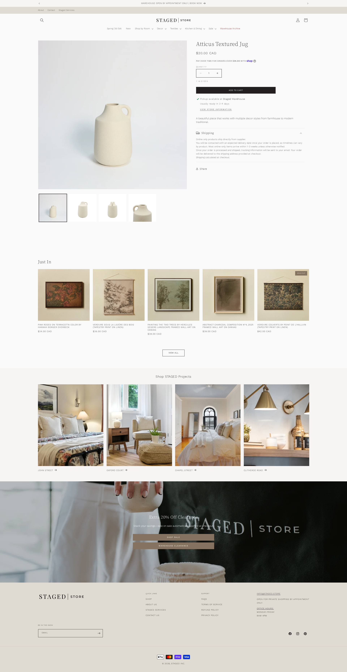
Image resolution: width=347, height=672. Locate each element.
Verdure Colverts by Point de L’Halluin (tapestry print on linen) (281, 326)
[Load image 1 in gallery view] (53, 208)
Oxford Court (115, 470)
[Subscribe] (99, 633)
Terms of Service (211, 604)
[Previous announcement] (39, 3)
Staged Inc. (178, 663)
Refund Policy (210, 610)
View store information (216, 109)
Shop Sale (173, 537)
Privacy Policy (210, 615)
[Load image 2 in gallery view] (83, 208)
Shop (149, 599)
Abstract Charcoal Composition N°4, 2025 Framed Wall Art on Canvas (228, 326)
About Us (151, 604)
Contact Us (152, 615)
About (41, 10)
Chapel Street (184, 470)
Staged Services (66, 10)
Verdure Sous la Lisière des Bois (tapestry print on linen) (113, 326)
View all (174, 353)
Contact (51, 10)
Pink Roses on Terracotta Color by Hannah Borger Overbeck (59, 326)
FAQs (204, 599)
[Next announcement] (308, 3)
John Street (45, 470)
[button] (42, 20)
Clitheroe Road (253, 470)
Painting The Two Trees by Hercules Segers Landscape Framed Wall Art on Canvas (172, 328)
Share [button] (203, 168)
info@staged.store (268, 593)
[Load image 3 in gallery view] (112, 208)
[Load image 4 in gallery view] (142, 208)
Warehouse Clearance (173, 546)
